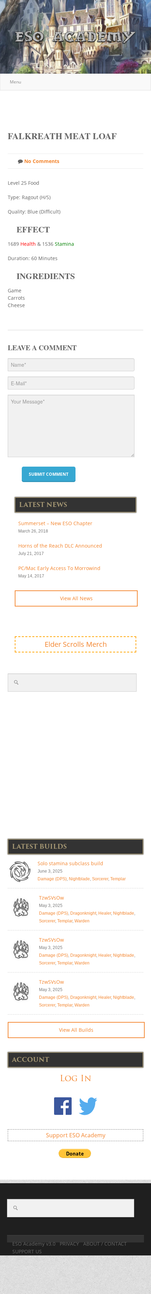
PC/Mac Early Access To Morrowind (59, 568)
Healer (104, 913)
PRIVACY (69, 1243)
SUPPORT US (27, 1251)
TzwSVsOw (51, 897)
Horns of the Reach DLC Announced (60, 545)
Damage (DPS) (52, 878)
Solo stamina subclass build (70, 863)
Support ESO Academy (75, 1135)
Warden (82, 921)
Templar (118, 878)
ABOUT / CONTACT (105, 1243)
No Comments (41, 161)
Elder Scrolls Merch (76, 644)
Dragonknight (83, 913)
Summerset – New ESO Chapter (55, 523)
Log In (75, 1078)
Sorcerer (100, 878)
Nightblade (79, 878)
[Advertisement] (79, 107)
